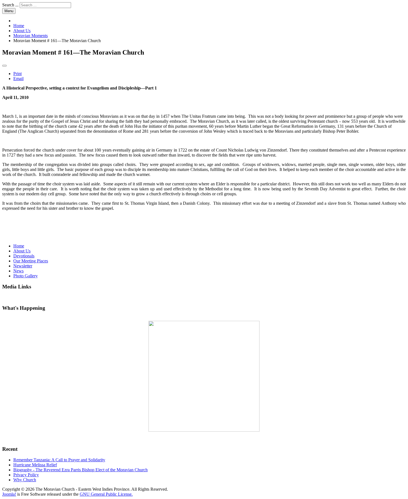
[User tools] (4, 65)
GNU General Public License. (106, 494)
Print (17, 73)
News (18, 270)
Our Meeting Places (30, 261)
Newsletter (22, 265)
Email (18, 78)
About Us (22, 251)
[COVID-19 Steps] (204, 376)
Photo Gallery (25, 275)
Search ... (10, 4)
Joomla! (9, 494)
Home (18, 246)
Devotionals (23, 256)
